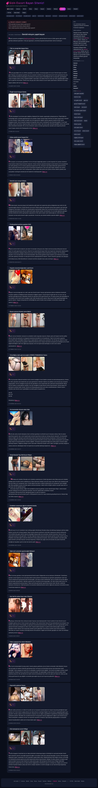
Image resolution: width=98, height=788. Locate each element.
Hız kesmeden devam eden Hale (20, 409)
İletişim (24, 12)
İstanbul (49, 9)
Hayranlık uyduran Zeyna (17, 685)
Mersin (24, 9)
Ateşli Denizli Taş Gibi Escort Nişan (21, 455)
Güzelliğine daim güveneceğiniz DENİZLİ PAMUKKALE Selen (28, 355)
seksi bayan (77, 107)
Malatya (56, 9)
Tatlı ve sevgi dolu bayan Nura (19, 48)
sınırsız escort (72, 15)
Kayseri (42, 9)
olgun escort (48, 15)
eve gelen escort (27, 15)
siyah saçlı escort (78, 120)
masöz (85, 120)
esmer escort (77, 134)
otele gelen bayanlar (63, 15)
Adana (69, 9)
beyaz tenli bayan (78, 117)
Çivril (74, 83)
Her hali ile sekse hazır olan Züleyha (21, 596)
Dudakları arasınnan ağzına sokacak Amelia (23, 505)
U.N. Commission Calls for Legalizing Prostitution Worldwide (81, 24)
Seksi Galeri (17, 12)
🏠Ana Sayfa (10, 9)
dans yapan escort (78, 141)
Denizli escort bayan (29, 38)
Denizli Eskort (17, 34)
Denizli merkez (76, 79)
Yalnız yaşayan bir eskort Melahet (20, 642)
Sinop (30, 9)
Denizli (62, 9)
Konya (36, 9)
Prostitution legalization (78, 27)
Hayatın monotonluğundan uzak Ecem (21, 268)
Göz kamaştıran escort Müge (19, 729)
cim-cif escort (19, 15)
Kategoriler (78, 60)
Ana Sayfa (11, 34)
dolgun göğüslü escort (79, 144)
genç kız (34, 15)
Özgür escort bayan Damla (18, 92)
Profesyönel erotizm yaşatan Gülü (20, 224)
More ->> (25, 82)
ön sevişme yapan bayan (80, 110)
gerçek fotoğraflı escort (79, 103)
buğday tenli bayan (78, 137)
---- (13, 67)
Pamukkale (75, 81)
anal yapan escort (10, 15)
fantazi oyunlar (77, 124)
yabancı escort (80, 15)
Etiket (77, 90)
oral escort (55, 15)
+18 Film (9, 12)
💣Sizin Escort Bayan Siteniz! (25, 3)
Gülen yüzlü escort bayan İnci (19, 137)
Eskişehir (76, 9)
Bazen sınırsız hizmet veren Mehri (20, 311)
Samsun (18, 9)
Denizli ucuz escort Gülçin (18, 181)
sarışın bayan (77, 113)
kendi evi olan (41, 15)
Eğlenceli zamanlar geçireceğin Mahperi (22, 551)
